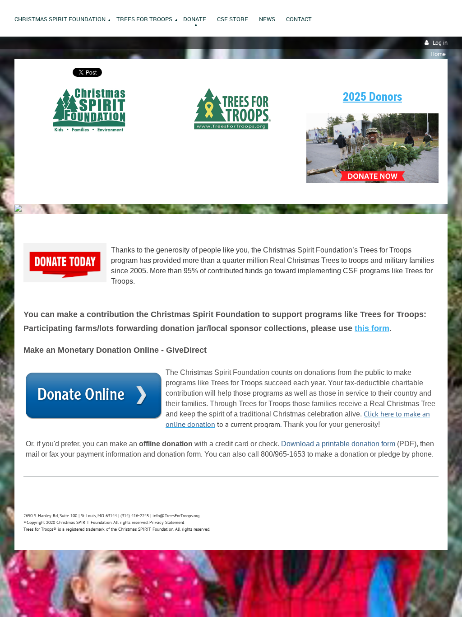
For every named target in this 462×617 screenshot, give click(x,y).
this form (372, 328)
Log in (440, 43)
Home (438, 54)
